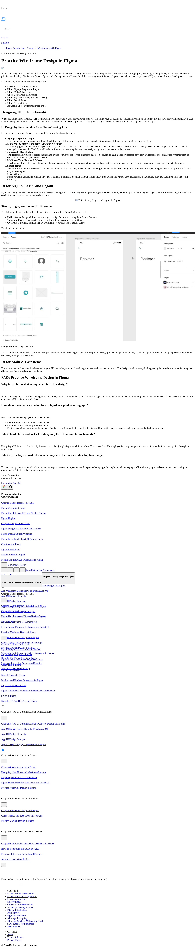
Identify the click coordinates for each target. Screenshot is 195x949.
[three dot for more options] (4, 564)
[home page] (9, 25)
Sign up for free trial (11, 483)
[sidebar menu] (3, 865)
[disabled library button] (10, 569)
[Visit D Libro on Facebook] (3, 874)
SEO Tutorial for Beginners (20, 924)
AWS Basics (13, 913)
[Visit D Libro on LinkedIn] (10, 874)
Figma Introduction (15, 48)
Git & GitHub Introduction (20, 904)
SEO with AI (13, 926)
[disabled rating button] (16, 569)
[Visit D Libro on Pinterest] (14, 874)
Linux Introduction (16, 899)
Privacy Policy (14, 940)
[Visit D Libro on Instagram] (7, 874)
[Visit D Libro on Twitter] (18, 874)
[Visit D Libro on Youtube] (21, 874)
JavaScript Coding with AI (20, 907)
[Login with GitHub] (10, 487)
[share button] (23, 569)
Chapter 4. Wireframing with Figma (44, 48)
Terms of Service (15, 937)
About (10, 934)
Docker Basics (14, 902)
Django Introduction (17, 910)
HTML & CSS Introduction (20, 893)
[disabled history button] (4, 569)
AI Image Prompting (17, 918)
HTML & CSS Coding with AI (22, 896)
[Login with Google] (4, 487)
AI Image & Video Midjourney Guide (25, 921)
